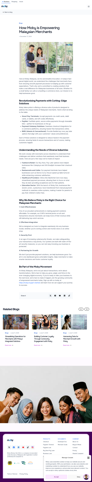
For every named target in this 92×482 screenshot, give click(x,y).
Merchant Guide (62, 444)
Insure (21, 1)
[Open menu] (89, 6)
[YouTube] (23, 447)
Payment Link (47, 447)
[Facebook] (14, 447)
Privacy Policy (23, 474)
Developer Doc (62, 441)
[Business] (10, 440)
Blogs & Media (77, 444)
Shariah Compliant (78, 453)
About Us (75, 441)
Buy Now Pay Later (49, 450)
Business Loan (47, 453)
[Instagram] (32, 447)
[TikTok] (28, 447)
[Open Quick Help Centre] (86, 477)
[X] (9, 447)
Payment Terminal (48, 444)
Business (6, 1)
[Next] (86, 309)
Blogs (21, 23)
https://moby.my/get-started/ (29, 283)
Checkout (46, 441)
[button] (88, 458)
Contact (75, 447)
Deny (78, 477)
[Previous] (81, 309)
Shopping (14, 1)
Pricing (75, 450)
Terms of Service (12, 474)
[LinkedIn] (18, 447)
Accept (56, 477)
